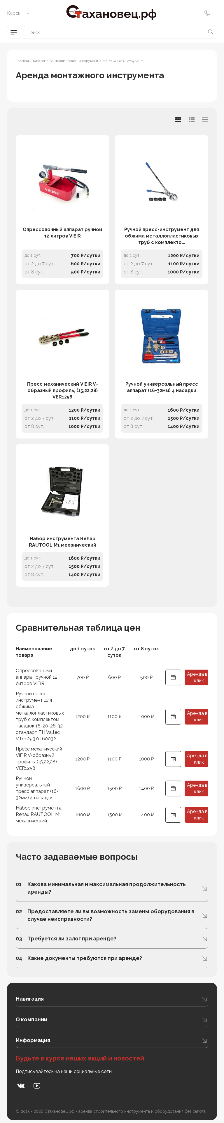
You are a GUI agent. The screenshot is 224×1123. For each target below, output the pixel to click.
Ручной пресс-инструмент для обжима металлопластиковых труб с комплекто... (161, 236)
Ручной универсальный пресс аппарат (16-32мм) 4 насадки (161, 387)
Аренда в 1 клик (199, 677)
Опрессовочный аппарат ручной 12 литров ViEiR (62, 233)
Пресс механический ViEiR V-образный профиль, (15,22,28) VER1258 (62, 390)
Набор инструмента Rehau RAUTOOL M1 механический (62, 542)
